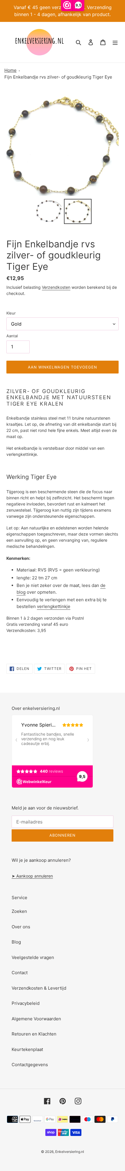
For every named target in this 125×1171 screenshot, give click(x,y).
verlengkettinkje (53, 606)
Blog (16, 942)
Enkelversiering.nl (69, 1151)
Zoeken (19, 911)
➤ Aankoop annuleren (32, 875)
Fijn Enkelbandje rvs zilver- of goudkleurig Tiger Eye (58, 77)
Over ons (21, 926)
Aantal (12, 335)
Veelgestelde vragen (33, 957)
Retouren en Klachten (34, 1034)
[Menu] (115, 42)
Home (10, 70)
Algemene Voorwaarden (36, 1018)
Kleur (11, 313)
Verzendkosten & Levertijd (39, 988)
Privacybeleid (26, 1003)
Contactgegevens (30, 1064)
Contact (20, 972)
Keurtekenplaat (27, 1049)
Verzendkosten (56, 287)
